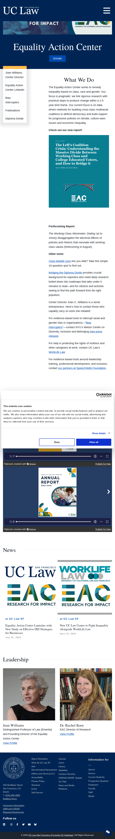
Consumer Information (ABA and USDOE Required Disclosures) (13, 808)
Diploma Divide (14, 118)
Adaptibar (63, 770)
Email (34, 789)
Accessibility (37, 777)
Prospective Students (98, 781)
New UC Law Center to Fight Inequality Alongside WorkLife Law (84, 627)
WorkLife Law (57, 352)
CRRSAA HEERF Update (70, 778)
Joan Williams (13, 725)
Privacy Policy (37, 781)
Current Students (96, 777)
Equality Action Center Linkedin (14, 87)
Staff (90, 792)
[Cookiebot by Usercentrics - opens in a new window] (98, 395)
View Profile (10, 743)
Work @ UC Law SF (40, 763)
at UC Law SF (14, 619)
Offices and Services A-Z (43, 774)
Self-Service (37, 792)
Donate (57, 58)
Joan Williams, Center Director (14, 75)
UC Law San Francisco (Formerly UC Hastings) (50, 835)
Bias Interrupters (12, 100)
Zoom (61, 763)
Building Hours (10, 799)
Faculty (91, 788)
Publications (12, 110)
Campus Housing (67, 774)
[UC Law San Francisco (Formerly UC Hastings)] (21, 10)
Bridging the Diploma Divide (65, 272)
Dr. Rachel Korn (72, 725)
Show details (99, 433)
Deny (57, 442)
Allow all (93, 442)
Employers (93, 785)
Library (62, 766)
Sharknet (35, 785)
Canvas (62, 759)
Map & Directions (39, 759)
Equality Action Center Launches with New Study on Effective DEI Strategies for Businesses (28, 629)
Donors (91, 773)
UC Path (62, 782)
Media (91, 796)
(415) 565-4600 (12, 795)
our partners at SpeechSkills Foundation (82, 368)
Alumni (91, 770)
